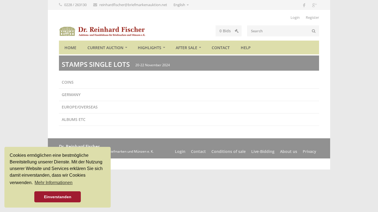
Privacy (309, 151)
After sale (186, 47)
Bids (225, 30)
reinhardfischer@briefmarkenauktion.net (133, 4)
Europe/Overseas (80, 107)
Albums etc (74, 119)
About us (288, 151)
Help (246, 47)
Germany (71, 94)
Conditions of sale (228, 151)
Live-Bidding (263, 151)
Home (70, 47)
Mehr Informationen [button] (54, 182)
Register (312, 17)
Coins (68, 82)
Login (295, 17)
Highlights (149, 47)
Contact (221, 47)
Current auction (105, 47)
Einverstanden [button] (57, 197)
